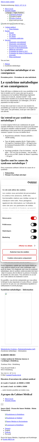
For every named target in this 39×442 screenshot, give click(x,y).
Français (18, 18)
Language (9, 12)
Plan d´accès (9, 9)
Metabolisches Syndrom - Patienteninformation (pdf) (18, 349)
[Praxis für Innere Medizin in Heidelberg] (14, 414)
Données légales (10, 10)
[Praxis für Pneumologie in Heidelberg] (14, 425)
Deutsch (19, 14)
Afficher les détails (25, 246)
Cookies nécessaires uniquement (19, 258)
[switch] (34, 224)
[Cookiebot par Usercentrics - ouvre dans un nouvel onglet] (28, 182)
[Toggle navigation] (24, 24)
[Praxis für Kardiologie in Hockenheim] (16, 421)
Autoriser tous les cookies (19, 252)
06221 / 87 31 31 (20, 5)
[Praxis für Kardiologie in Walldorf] (13, 418)
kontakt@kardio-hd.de (13, 375)
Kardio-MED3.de (8, 439)
